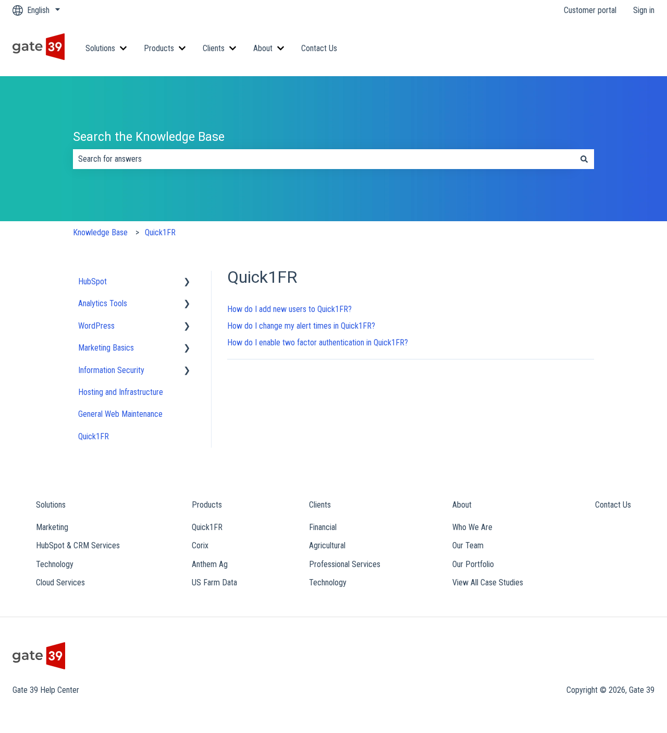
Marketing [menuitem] (52, 527)
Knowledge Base (100, 232)
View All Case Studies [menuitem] (487, 582)
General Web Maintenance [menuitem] (120, 414)
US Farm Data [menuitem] (214, 582)
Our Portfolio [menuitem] (473, 564)
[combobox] (323, 159)
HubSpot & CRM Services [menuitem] (78, 545)
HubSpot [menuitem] (92, 281)
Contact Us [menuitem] (613, 505)
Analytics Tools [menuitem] (102, 303)
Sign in (643, 10)
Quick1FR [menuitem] (93, 436)
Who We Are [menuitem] (472, 527)
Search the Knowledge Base (149, 137)
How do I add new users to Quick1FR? (289, 309)
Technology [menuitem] (54, 564)
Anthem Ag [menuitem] (210, 564)
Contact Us (319, 48)
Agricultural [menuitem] (327, 545)
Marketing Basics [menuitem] (106, 348)
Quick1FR (160, 232)
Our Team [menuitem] (468, 545)
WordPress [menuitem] (96, 326)
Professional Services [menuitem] (344, 564)
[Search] (584, 159)
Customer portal (590, 10)
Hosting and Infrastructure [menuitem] (120, 392)
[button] (187, 282)
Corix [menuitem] (200, 545)
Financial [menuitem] (323, 527)
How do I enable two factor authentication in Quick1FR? (317, 342)
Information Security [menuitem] (111, 370)
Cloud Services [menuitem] (60, 582)
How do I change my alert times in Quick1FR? (301, 326)
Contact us (626, 48)
